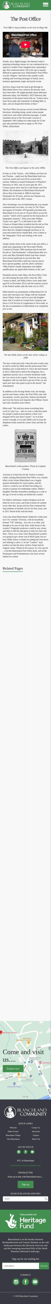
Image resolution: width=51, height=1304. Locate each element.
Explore (36, 1135)
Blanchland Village (13, 1135)
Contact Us (36, 1128)
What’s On (36, 1139)
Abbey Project (13, 1131)
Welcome (13, 1128)
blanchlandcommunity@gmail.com (25, 1165)
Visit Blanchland (13, 1139)
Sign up (25, 1184)
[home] (16, 5)
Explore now (13, 1068)
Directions (36, 1131)
